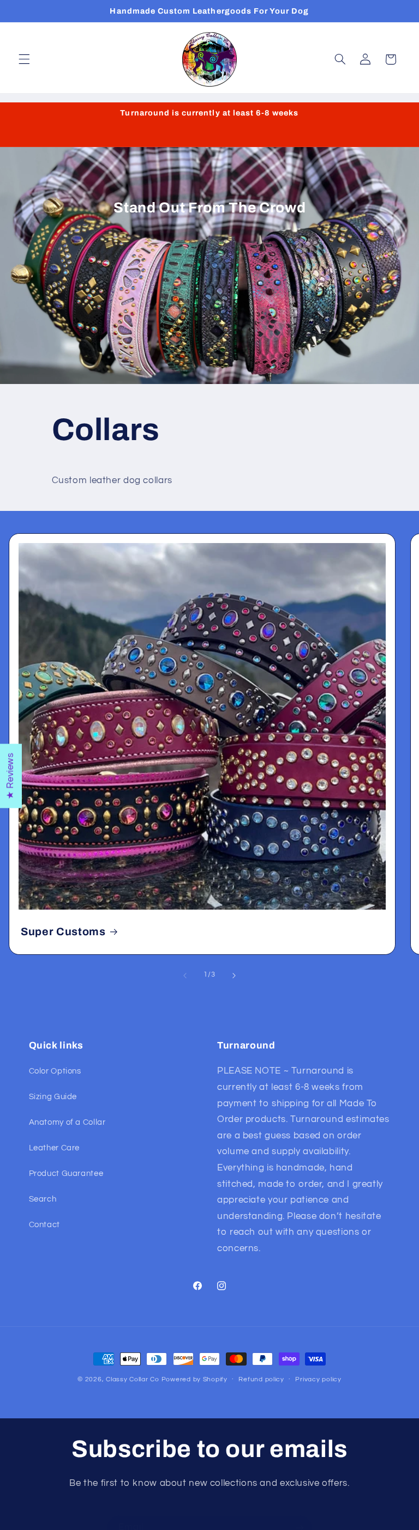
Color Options (55, 1071)
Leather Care (54, 1148)
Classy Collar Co (132, 1379)
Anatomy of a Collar (67, 1122)
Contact (44, 1225)
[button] (24, 59)
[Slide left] (185, 976)
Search (43, 1199)
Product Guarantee (66, 1173)
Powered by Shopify (194, 1379)
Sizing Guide (53, 1097)
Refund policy (261, 1379)
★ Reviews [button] (10, 775)
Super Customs (63, 931)
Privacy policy (318, 1379)
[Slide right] (234, 976)
